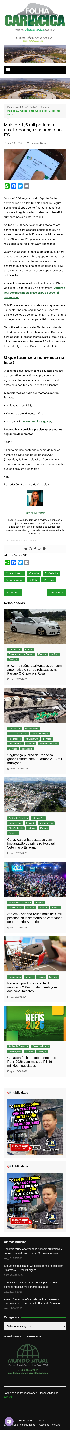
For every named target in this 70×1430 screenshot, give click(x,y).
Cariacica (53, 573)
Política (55, 907)
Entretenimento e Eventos (21, 654)
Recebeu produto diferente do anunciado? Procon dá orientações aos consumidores (32, 987)
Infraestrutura (31, 739)
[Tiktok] (39, 548)
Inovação (47, 739)
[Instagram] (30, 548)
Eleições (39, 902)
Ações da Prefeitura (18, 818)
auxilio (35, 573)
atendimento (15, 573)
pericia (50, 580)
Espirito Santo (15, 907)
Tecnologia (27, 749)
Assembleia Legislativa (20, 902)
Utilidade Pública (25, 1420)
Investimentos (15, 743)
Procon (41, 977)
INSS (34, 580)
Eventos (42, 654)
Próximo (55, 592)
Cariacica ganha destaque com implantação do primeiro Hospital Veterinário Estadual (31, 843)
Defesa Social (31, 728)
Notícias (35, 143)
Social (43, 143)
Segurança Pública (48, 743)
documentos (15, 580)
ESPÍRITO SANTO (18, 734)
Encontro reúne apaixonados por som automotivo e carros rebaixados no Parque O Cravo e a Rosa (34, 669)
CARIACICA (15, 649)
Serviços (13, 659)
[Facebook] (35, 548)
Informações (15, 739)
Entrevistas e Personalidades (19, 1424)
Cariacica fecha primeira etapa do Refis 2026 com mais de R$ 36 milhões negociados (31, 1061)
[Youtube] (25, 548)
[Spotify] (44, 548)
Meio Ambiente (16, 828)
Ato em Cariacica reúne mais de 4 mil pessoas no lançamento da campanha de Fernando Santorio (34, 918)
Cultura (28, 649)
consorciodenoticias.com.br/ (22, 540)
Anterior (14, 592)
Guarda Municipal (40, 734)
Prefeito (44, 828)
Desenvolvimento (40, 1046)
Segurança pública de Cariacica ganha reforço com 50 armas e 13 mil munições (34, 759)
